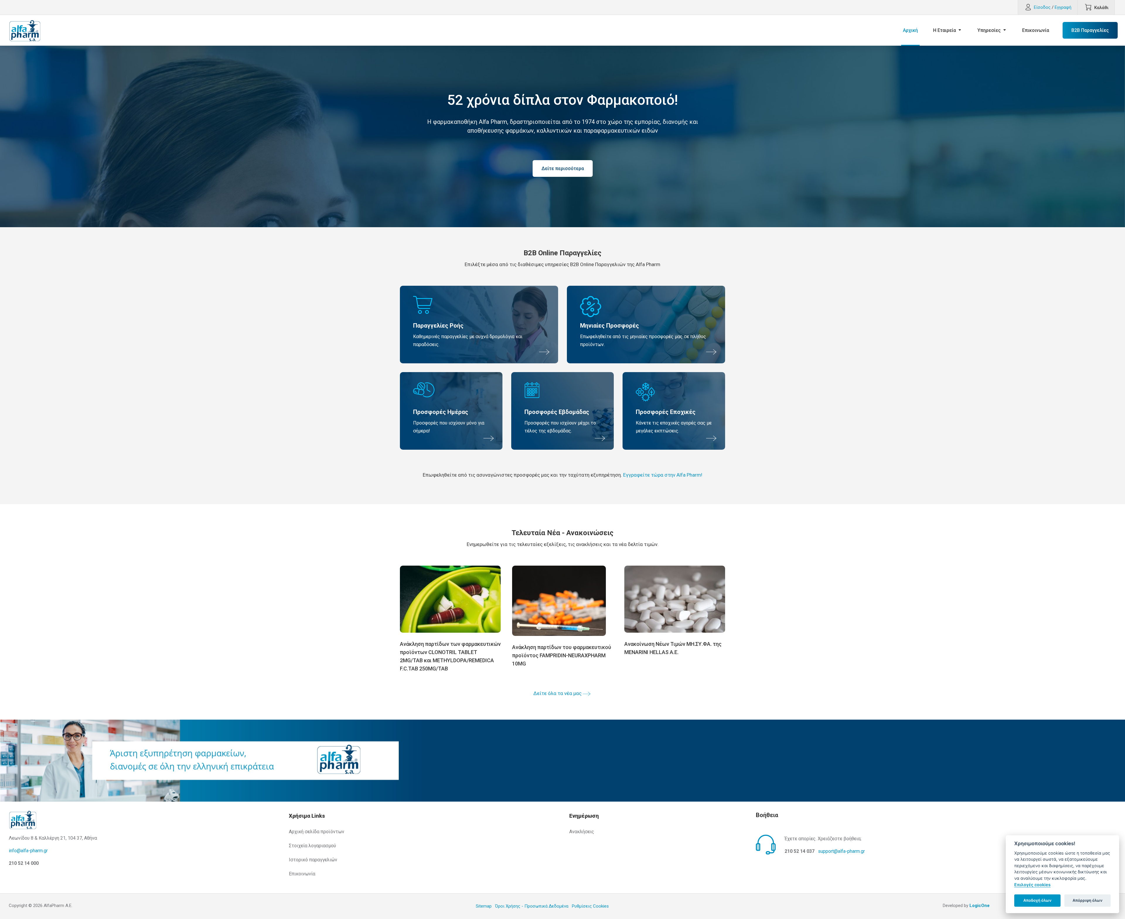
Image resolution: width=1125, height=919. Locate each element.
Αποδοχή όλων (1037, 900)
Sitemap (484, 906)
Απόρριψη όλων (1087, 900)
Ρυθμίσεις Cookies (590, 906)
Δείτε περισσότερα (562, 168)
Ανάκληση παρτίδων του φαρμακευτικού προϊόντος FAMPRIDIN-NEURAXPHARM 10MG (561, 655)
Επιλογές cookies (1032, 884)
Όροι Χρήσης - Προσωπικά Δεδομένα (531, 906)
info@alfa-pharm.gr (28, 850)
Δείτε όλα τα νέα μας (557, 693)
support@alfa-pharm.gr (841, 851)
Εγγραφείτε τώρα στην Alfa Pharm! (662, 475)
